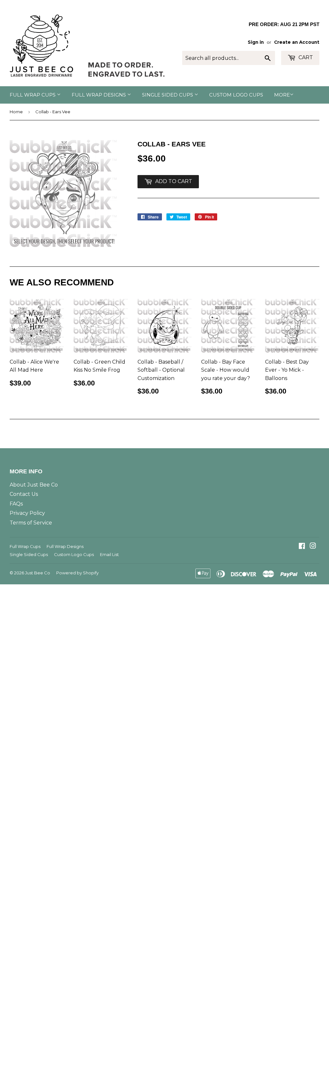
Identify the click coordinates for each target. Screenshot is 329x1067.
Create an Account (296, 42)
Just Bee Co (37, 572)
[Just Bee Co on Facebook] (301, 546)
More (282, 95)
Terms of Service (31, 523)
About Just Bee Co (34, 485)
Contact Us (24, 494)
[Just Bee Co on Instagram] (313, 546)
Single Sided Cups (168, 95)
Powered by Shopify (77, 572)
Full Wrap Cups (33, 95)
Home (16, 111)
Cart (305, 57)
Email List (109, 554)
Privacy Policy (27, 513)
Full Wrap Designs (99, 95)
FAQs (16, 504)
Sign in (256, 42)
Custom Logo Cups (236, 95)
